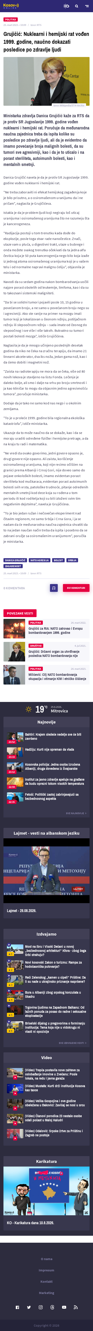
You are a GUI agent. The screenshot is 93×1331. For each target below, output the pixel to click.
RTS (39, 25)
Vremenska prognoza (66, 6)
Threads (52, 1307)
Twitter (29, 1307)
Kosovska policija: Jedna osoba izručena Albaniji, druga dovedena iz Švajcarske (46, 768)
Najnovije (46, 722)
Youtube (64, 1307)
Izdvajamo (46, 934)
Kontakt (46, 1281)
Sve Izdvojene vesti (71, 1043)
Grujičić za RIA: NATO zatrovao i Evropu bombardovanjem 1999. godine (46, 628)
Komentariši (54, 588)
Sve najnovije (75, 813)
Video (46, 1057)
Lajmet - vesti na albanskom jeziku (46, 833)
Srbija (72, 560)
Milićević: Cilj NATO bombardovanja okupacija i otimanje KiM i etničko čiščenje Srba (46, 675)
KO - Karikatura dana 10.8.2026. (46, 1199)
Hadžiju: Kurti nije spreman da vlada (46, 753)
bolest (58, 560)
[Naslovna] (11, 6)
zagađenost (13, 566)
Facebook (17, 1307)
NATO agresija (39, 560)
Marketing (46, 1293)
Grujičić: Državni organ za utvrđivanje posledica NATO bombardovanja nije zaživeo (46, 651)
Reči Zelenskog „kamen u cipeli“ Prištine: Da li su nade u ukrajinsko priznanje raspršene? (46, 981)
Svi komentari (76, 587)
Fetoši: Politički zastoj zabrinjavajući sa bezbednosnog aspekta (46, 798)
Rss (75, 1307)
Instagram (40, 1307)
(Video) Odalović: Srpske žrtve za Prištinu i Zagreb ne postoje (46, 1134)
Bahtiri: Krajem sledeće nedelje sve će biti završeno (46, 738)
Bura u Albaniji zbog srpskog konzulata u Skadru (46, 996)
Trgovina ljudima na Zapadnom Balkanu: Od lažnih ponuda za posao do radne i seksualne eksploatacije (46, 1011)
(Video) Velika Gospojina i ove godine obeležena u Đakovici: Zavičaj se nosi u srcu (46, 1104)
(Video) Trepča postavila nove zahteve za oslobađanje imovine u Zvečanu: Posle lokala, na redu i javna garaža (46, 1074)
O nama (46, 1259)
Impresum (46, 1270)
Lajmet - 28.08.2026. (46, 878)
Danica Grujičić (15, 560)
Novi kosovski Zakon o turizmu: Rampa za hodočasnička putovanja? (46, 966)
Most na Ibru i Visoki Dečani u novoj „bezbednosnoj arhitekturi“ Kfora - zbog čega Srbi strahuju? (46, 950)
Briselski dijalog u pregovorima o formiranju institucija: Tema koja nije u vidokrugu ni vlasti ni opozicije (46, 1027)
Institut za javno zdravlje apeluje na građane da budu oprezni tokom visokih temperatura (46, 783)
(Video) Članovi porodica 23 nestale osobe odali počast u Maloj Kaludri (46, 1119)
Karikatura (46, 1161)
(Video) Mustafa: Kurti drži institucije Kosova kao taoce (46, 1089)
